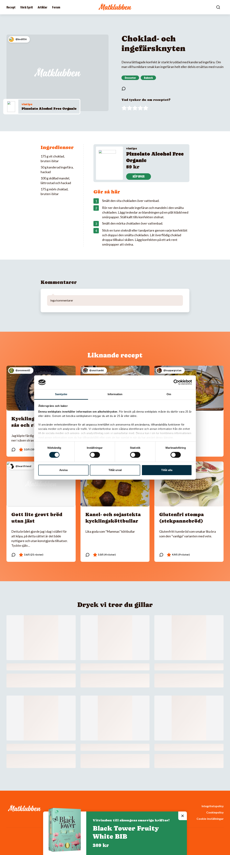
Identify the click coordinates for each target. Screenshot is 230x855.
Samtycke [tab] (61, 394)
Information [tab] (115, 394)
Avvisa (63, 470)
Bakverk (148, 77)
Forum (56, 7)
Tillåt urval (115, 470)
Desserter (130, 77)
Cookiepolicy (215, 812)
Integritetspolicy (213, 806)
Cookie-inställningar (210, 818)
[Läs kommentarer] (123, 88)
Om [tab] (169, 394)
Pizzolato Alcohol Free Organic (49, 108)
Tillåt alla (166, 470)
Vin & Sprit (26, 7)
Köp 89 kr (138, 176)
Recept (10, 7)
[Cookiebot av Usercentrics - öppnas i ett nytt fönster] (176, 382)
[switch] (95, 455)
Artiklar (42, 7)
